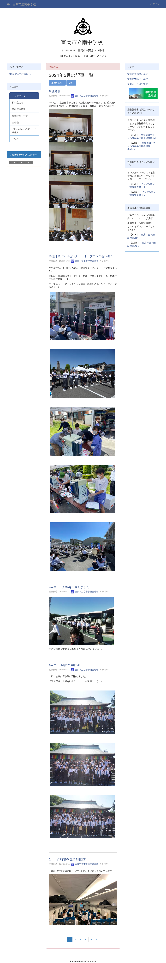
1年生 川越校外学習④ (64, 665)
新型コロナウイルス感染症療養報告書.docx (141, 146)
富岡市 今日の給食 (137, 83)
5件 (71, 82)
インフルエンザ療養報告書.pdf (141, 185)
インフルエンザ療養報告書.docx (141, 193)
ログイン (154, 4)
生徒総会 (54, 91)
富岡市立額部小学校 (137, 79)
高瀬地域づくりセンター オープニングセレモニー (82, 256)
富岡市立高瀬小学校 (137, 74)
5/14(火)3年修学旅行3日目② (67, 859)
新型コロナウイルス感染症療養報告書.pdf (141, 136)
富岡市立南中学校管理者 (86, 95)
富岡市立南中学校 (24, 4)
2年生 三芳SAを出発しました (69, 587)
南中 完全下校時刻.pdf (20, 74)
